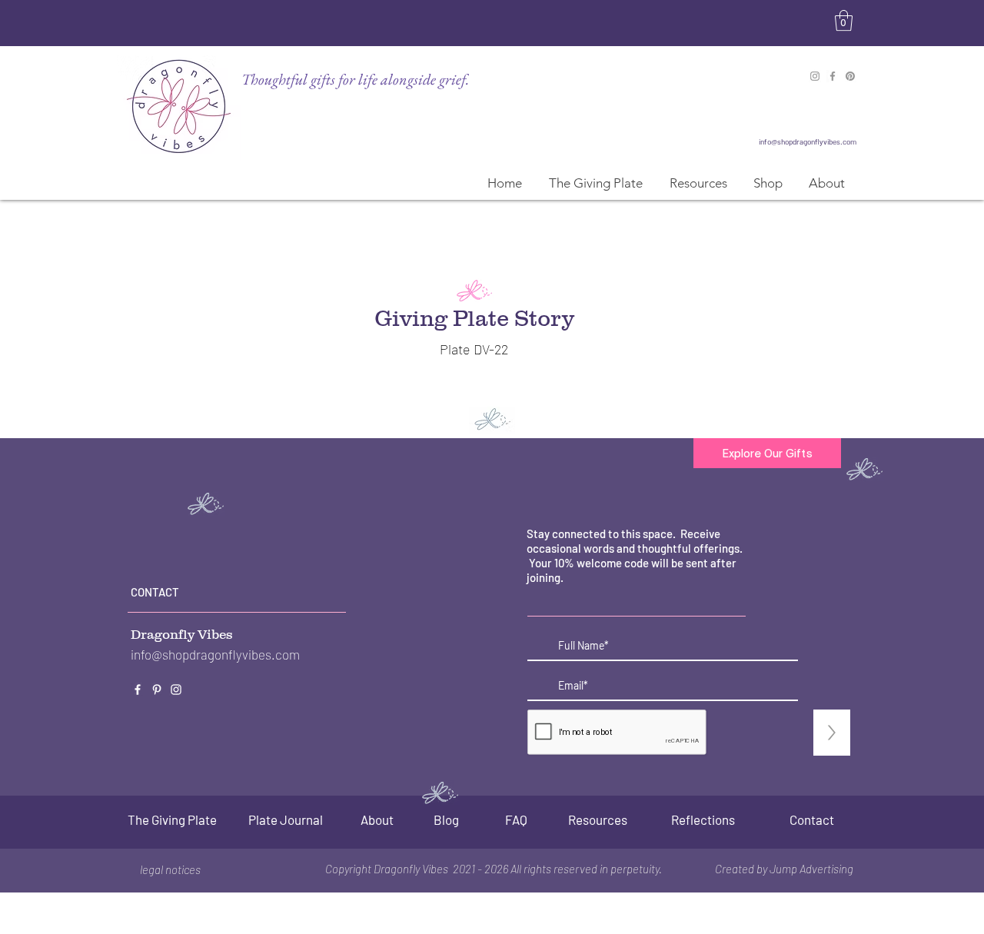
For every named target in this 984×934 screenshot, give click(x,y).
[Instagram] (815, 76)
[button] (844, 20)
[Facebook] (832, 76)
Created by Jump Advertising (784, 869)
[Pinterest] (850, 76)
